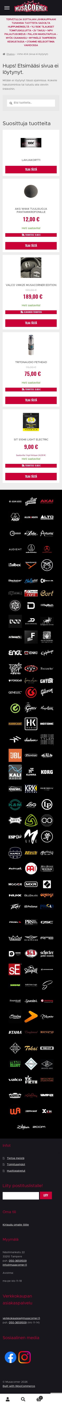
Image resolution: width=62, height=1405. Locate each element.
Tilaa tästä (31, 169)
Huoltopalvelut (16, 1171)
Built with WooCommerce (19, 1386)
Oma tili (8, 1399)
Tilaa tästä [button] (31, 245)
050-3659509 (18, 1261)
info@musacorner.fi (15, 1265)
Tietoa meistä (15, 1158)
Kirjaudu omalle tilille (16, 1224)
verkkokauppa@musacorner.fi (21, 1318)
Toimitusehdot (16, 1164)
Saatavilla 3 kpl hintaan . (31, 455)
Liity (45, 1195)
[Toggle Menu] (7, 7)
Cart (36, 1397)
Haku (23, 1399)
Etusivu (11, 54)
